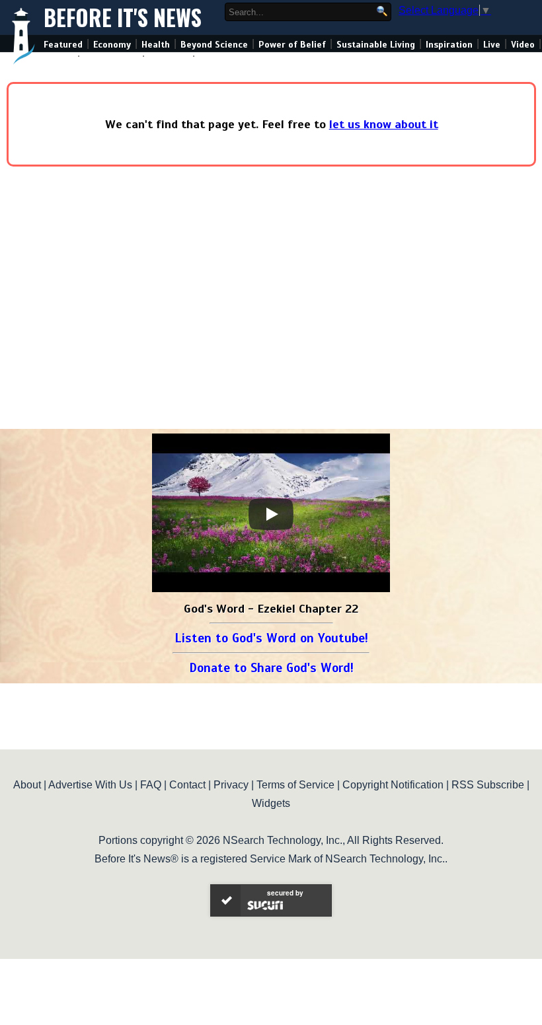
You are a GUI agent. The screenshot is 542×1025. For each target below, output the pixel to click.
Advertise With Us (90, 784)
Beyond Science (214, 44)
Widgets (271, 803)
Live (491, 44)
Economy (112, 44)
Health (155, 44)
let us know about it (383, 124)
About (27, 784)
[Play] (271, 514)
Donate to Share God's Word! (271, 667)
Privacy (231, 784)
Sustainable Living (375, 44)
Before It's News (123, 17)
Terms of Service (295, 784)
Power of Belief (292, 44)
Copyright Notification (393, 784)
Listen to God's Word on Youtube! (271, 638)
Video (523, 44)
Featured (63, 44)
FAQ (150, 784)
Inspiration (449, 44)
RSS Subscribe (487, 784)
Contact (187, 784)
